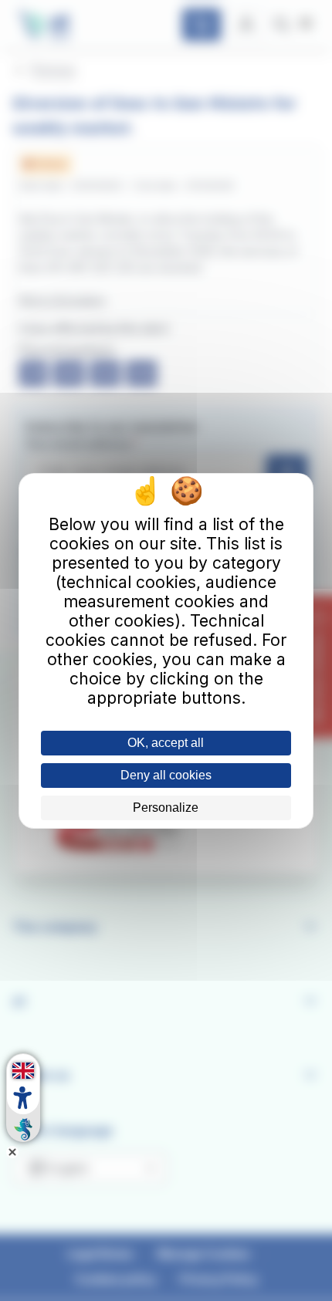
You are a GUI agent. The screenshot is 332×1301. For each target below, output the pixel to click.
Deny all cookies (166, 775)
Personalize (165, 807)
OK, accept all (165, 742)
